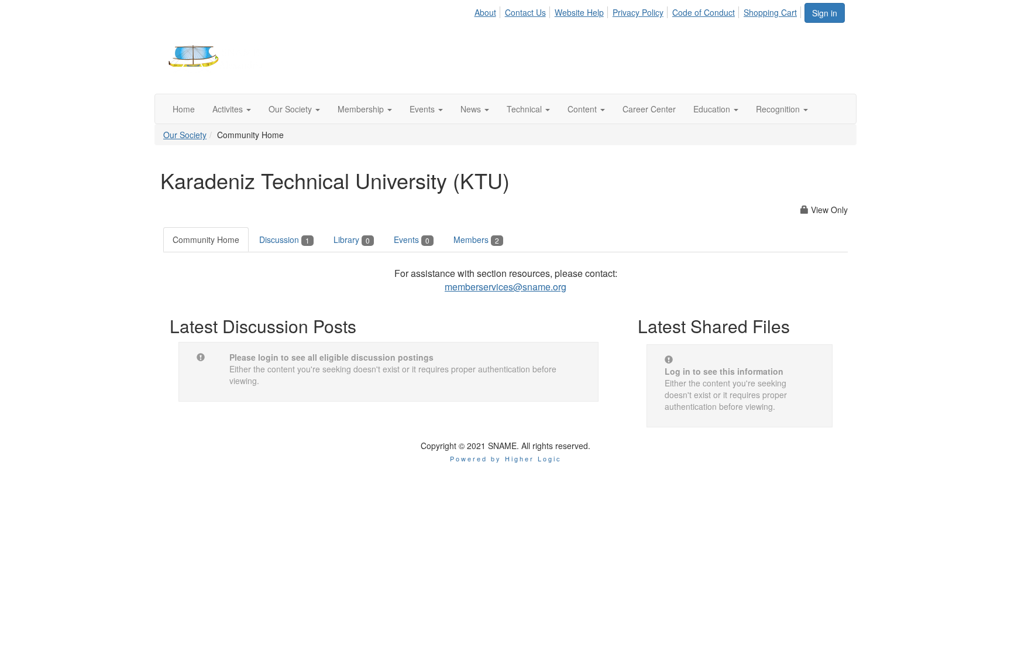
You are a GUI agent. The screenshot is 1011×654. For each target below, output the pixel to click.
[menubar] (638, 10)
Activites (228, 109)
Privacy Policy (638, 12)
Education (713, 109)
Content (583, 109)
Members (476, 239)
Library (351, 239)
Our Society (291, 109)
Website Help (579, 12)
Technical (525, 109)
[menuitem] (488, 10)
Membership (362, 109)
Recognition (779, 109)
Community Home (206, 239)
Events (423, 109)
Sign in (824, 13)
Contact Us (525, 12)
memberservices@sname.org (505, 286)
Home (184, 109)
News (471, 109)
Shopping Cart (770, 12)
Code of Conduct (703, 12)
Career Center (649, 109)
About (485, 12)
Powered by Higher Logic (506, 458)
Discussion (284, 239)
